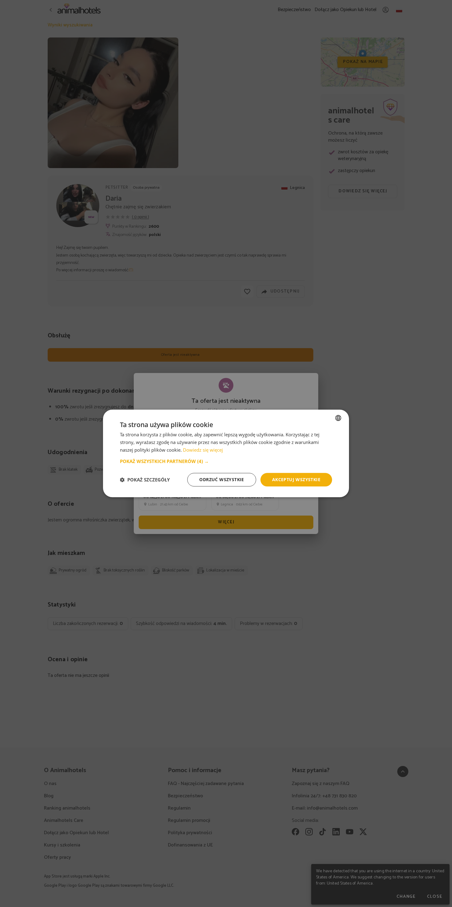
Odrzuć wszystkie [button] (221, 479)
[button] (226, 461)
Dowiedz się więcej (203, 450)
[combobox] (338, 418)
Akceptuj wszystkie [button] (296, 479)
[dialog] (226, 453)
